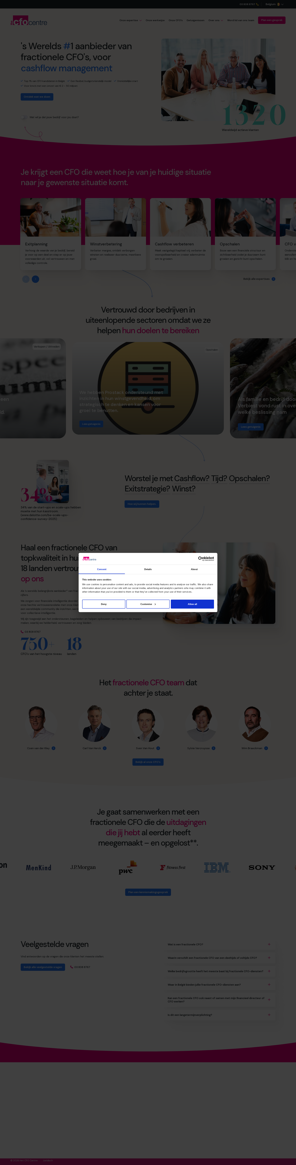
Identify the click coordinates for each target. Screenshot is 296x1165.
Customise (146, 604)
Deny (104, 604)
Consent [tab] (101, 569)
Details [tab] (148, 569)
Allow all (192, 604)
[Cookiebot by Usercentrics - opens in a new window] (200, 558)
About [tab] (194, 569)
